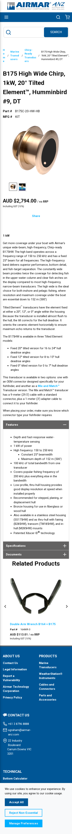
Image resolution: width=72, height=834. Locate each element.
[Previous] (5, 606)
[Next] (67, 606)
